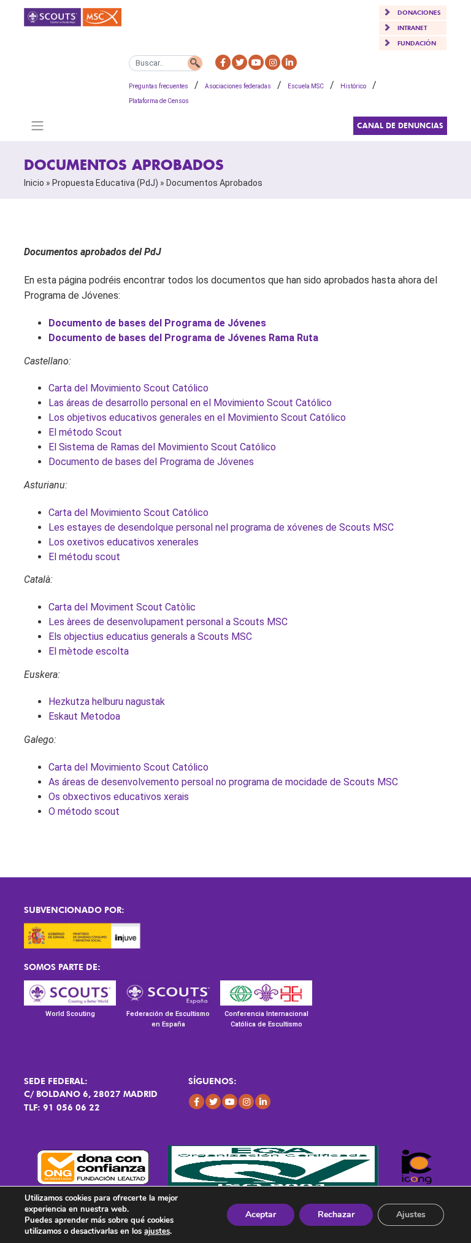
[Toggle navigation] (37, 126)
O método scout (84, 811)
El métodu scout (84, 557)
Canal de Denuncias (400, 125)
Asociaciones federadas (238, 86)
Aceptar (260, 1214)
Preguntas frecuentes (158, 86)
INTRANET (412, 27)
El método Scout (85, 432)
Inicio (34, 183)
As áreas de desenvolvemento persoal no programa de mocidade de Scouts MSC (223, 782)
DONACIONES (419, 12)
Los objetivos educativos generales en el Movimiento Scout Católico (197, 417)
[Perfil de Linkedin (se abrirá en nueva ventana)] (289, 62)
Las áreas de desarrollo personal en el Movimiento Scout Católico (190, 403)
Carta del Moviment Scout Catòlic (122, 607)
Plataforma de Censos (159, 101)
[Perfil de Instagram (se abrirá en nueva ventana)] (272, 62)
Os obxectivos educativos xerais (118, 796)
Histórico (353, 86)
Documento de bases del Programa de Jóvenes (157, 323)
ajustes (157, 1231)
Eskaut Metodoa (84, 716)
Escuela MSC (306, 86)
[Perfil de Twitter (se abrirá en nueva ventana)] (239, 62)
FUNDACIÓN (416, 43)
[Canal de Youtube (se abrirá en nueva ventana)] (256, 62)
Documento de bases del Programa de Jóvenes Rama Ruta (183, 338)
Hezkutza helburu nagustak (106, 701)
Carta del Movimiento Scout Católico (128, 388)
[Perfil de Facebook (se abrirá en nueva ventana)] (223, 62)
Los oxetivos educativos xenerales (123, 542)
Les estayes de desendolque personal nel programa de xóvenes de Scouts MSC (221, 527)
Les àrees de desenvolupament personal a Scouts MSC (168, 622)
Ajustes (411, 1214)
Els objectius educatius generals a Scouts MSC (150, 636)
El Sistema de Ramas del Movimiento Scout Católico (162, 447)
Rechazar (336, 1214)
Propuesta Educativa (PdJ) (105, 183)
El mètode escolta (88, 651)
